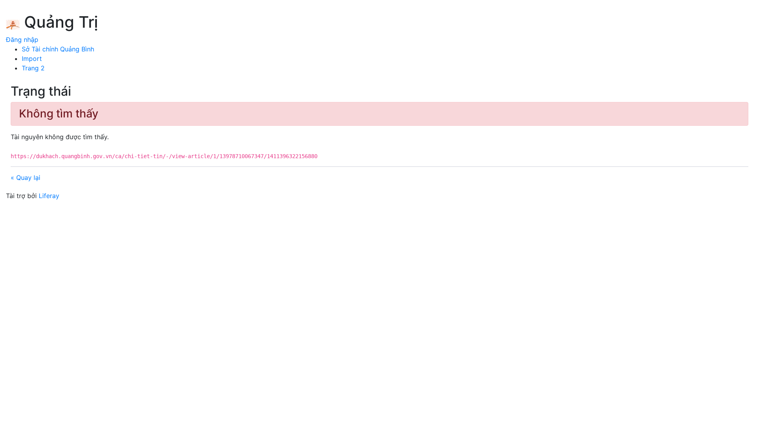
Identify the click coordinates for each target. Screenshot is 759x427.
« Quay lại (25, 177)
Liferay (49, 196)
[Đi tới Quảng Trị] (13, 23)
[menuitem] (58, 49)
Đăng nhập (22, 39)
